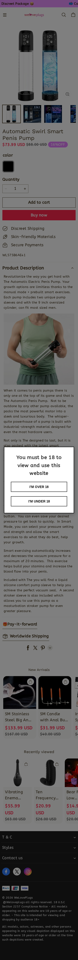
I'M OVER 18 (39, 487)
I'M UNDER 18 (39, 501)
